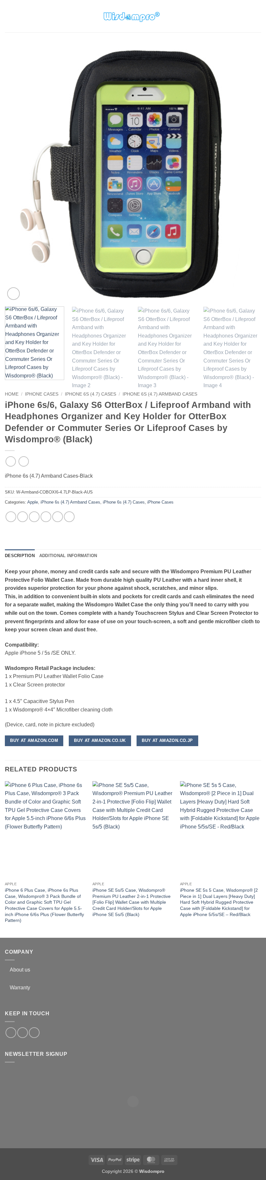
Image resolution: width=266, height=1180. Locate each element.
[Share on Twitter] (34, 516)
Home (11, 394)
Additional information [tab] (68, 555)
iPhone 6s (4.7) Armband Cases (160, 394)
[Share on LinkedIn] (69, 516)
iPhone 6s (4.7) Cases (90, 394)
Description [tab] (20, 555)
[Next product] (11, 461)
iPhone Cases (41, 394)
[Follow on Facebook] (11, 1032)
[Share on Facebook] (22, 516)
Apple (32, 502)
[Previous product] (23, 461)
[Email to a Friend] (46, 516)
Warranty (20, 987)
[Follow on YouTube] (34, 1032)
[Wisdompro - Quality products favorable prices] (131, 16)
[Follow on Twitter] (22, 1032)
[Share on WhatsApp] (11, 516)
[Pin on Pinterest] (57, 516)
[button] (9, 16)
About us (20, 969)
